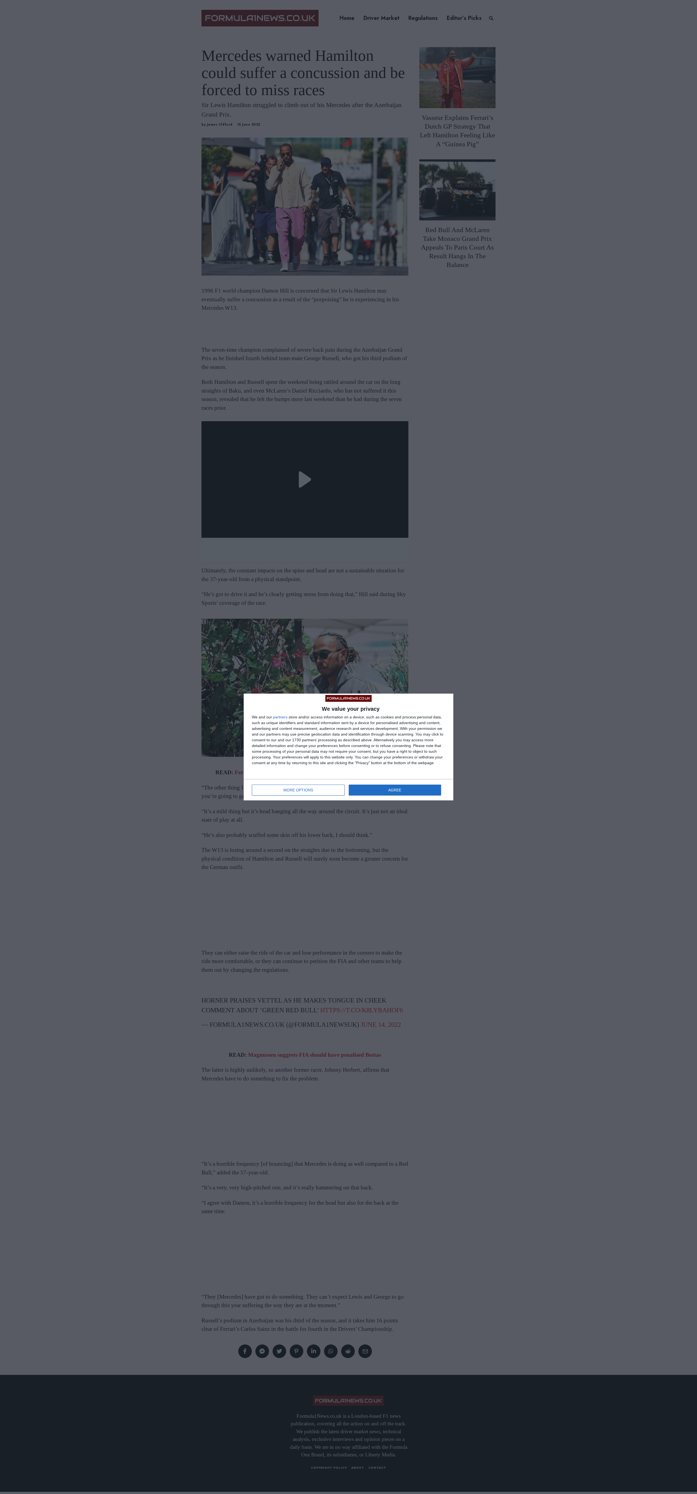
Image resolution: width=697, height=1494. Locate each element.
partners (280, 717)
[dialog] (348, 747)
